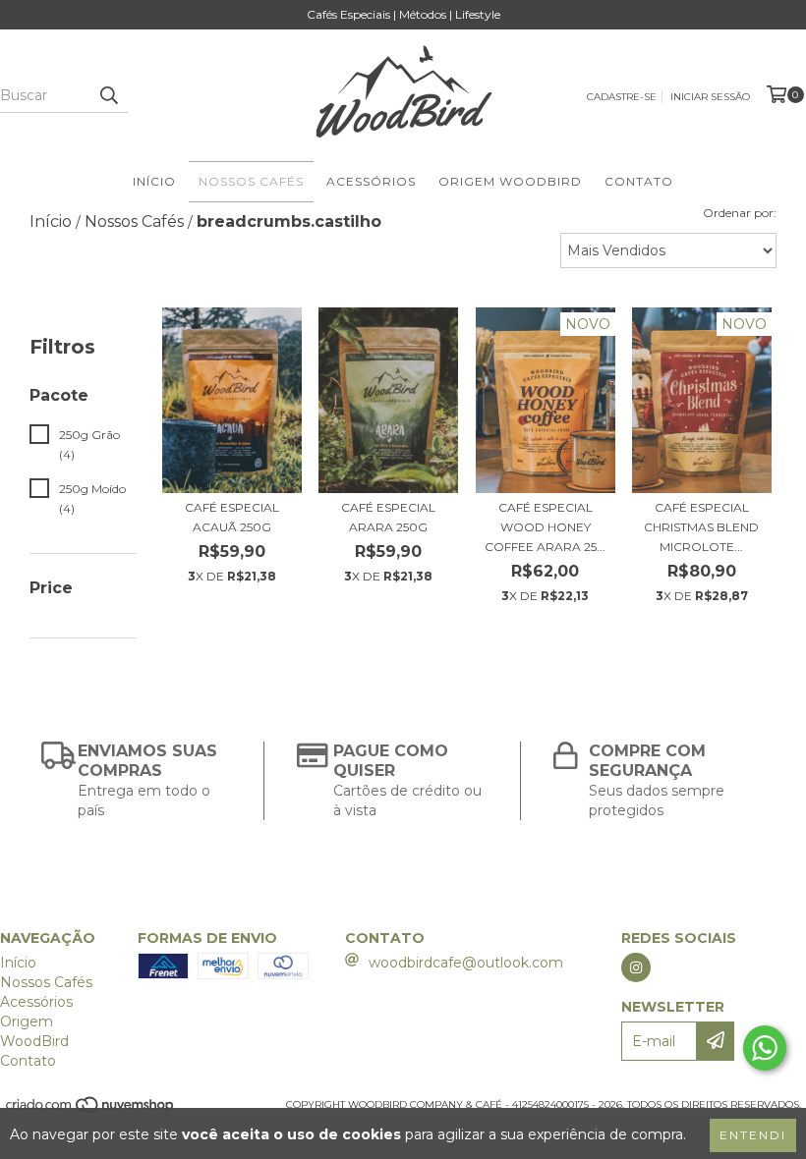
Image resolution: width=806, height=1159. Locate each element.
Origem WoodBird (510, 181)
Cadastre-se (622, 96)
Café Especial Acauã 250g (232, 517)
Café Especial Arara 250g (388, 517)
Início (154, 181)
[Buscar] (108, 95)
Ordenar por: (740, 212)
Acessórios (371, 181)
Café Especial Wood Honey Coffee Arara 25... (545, 527)
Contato (638, 181)
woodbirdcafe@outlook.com (466, 962)
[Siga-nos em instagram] (636, 967)
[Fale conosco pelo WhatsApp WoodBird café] (764, 1048)
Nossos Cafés (251, 181)
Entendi (753, 1135)
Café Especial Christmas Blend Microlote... (701, 527)
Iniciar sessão (710, 96)
